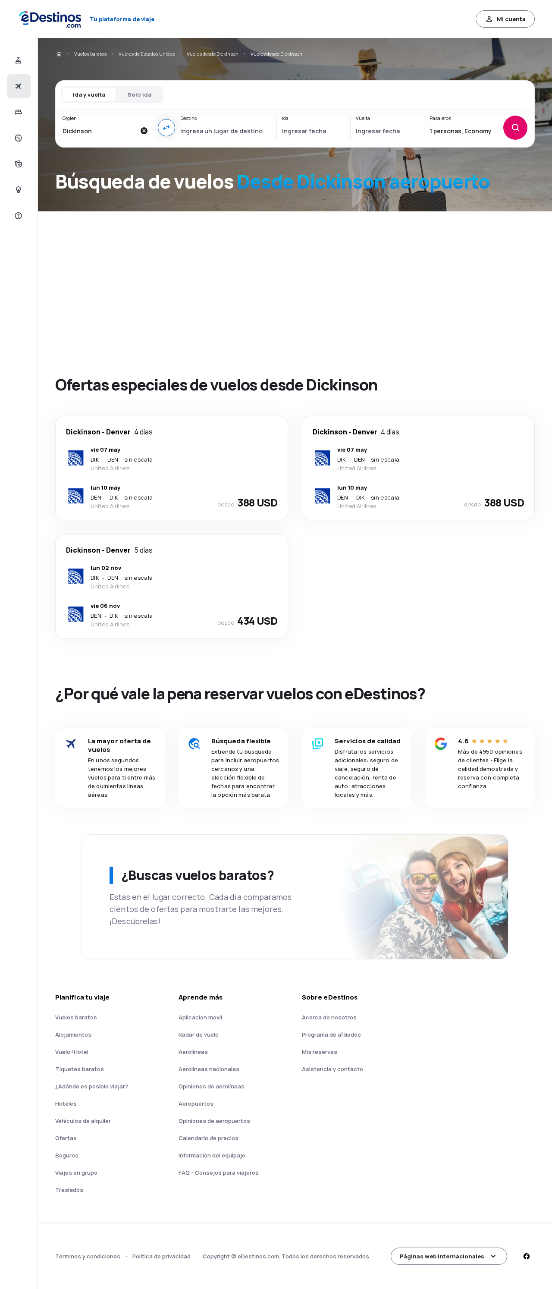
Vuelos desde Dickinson (212, 53)
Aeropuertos (196, 1103)
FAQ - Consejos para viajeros (219, 1172)
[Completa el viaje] (17, 164)
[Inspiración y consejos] (17, 190)
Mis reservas (319, 1052)
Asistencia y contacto (332, 1069)
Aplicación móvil (200, 1017)
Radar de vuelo (199, 1034)
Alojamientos (73, 1034)
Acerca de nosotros (329, 1017)
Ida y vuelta (89, 94)
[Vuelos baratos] (17, 86)
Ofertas (66, 1138)
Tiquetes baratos (79, 1069)
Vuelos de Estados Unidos (147, 53)
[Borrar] (144, 130)
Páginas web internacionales (442, 1256)
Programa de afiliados (331, 1034)
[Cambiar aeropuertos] (166, 127)
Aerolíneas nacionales (209, 1069)
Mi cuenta (511, 19)
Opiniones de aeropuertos (214, 1121)
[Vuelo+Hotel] (17, 60)
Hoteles (66, 1103)
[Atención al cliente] (17, 216)
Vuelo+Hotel (71, 1052)
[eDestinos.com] (58, 54)
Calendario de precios (208, 1138)
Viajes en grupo (76, 1172)
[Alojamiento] (17, 112)
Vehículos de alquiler (83, 1121)
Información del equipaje (212, 1155)
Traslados (69, 1190)
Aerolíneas (193, 1052)
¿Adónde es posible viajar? (91, 1086)
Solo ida (139, 94)
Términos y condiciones (87, 1256)
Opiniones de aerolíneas (212, 1086)
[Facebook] (526, 1256)
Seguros (66, 1155)
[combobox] (99, 130)
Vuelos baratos (90, 53)
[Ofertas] (17, 138)
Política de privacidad (161, 1256)
